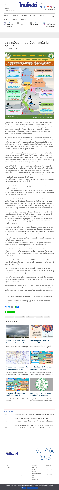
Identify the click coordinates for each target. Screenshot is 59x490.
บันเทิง (5, 19)
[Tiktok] (54, 7)
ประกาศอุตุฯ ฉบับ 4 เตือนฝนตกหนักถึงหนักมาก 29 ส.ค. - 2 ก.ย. (17, 368)
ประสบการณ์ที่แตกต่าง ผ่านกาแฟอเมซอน (50, 25)
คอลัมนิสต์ (24, 16)
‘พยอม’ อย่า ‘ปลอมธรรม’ (10, 25)
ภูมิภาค (20, 478)
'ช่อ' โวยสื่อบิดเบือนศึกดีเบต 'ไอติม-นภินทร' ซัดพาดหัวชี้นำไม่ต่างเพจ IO (32, 428)
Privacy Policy (49, 474)
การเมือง (6, 16)
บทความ (7, 472)
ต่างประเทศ (41, 16)
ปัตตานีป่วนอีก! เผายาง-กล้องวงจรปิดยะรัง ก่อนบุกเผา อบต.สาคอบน (32, 418)
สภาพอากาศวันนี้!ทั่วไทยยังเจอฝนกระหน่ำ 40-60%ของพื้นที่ (16, 394)
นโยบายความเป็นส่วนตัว (32, 487)
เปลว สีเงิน (15, 16)
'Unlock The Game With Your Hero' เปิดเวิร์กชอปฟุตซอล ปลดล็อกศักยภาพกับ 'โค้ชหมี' (34, 415)
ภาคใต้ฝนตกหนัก (30, 316)
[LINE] (48, 457)
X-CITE (33, 469)
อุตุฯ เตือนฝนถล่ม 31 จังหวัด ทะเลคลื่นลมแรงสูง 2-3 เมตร (41, 368)
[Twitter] (44, 7)
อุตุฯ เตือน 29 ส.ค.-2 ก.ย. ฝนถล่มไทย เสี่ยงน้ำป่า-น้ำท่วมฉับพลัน (41, 394)
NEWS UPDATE (9, 411)
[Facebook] (41, 7)
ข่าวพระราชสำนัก (9, 476)
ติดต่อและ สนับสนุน (50, 470)
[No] (57, 487)
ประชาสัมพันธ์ (22, 476)
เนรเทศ (21, 24)
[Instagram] (51, 7)
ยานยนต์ (34, 471)
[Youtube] (48, 7)
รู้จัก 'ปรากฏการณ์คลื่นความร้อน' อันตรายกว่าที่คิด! (40, 342)
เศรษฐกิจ (32, 16)
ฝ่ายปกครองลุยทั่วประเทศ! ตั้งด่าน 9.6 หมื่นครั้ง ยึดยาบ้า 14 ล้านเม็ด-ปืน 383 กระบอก (34, 422)
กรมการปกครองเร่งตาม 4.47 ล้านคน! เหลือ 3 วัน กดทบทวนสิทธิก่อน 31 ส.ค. (34, 425)
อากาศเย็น (47, 316)
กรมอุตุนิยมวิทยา (9, 316)
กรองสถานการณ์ (22, 466)
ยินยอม (23, 487)
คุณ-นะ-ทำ (35, 24)
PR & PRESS (48, 466)
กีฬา (19, 470)
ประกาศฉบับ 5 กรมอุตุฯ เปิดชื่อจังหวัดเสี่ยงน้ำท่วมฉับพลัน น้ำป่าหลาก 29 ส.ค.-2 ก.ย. (16, 343)
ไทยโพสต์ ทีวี (24, 19)
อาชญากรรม (35, 467)
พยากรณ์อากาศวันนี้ (19, 316)
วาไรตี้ (20, 468)
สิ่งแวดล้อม (21, 480)
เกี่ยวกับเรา (48, 468)
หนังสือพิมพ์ (14, 19)
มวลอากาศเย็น (39, 316)
